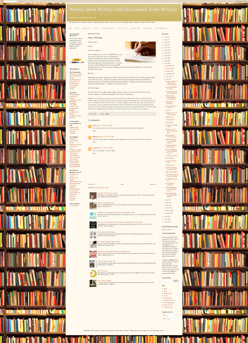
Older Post (153, 184)
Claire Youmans (74, 155)
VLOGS (72, 200)
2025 (165, 37)
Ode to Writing (169, 158)
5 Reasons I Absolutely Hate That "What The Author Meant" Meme (116, 212)
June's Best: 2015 (170, 165)
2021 (165, 48)
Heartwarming (73, 153)
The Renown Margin (75, 116)
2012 (165, 222)
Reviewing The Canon (76, 144)
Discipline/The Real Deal (170, 161)
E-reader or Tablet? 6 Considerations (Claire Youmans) (171, 83)
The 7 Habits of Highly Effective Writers (109, 242)
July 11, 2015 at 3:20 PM (105, 125)
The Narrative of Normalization (106, 232)
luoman (150, 330)
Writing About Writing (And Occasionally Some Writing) (123, 9)
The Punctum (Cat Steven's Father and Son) (171, 130)
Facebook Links (135, 28)
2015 (165, 63)
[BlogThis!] (103, 114)
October (168, 71)
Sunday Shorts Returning (169, 102)
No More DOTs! (169, 120)
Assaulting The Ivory (75, 100)
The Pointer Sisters (75, 152)
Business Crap (86, 28)
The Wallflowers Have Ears (171, 179)
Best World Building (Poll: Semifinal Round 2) (171, 189)
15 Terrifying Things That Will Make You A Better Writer (114, 251)
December (169, 66)
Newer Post (91, 184)
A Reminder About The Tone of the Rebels (171, 175)
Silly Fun (72, 196)
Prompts (72, 89)
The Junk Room (74, 191)
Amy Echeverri (74, 159)
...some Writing (74, 206)
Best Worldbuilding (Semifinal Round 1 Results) (171, 194)
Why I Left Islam (102, 271)
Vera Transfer (169, 122)
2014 (165, 216)
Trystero (95, 125)
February (168, 210)
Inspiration (72, 131)
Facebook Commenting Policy (106, 203)
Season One (73, 198)
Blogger (162, 330)
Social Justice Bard (75, 183)
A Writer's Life (74, 106)
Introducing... (73, 139)
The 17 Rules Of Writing (104, 281)
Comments (167, 319)
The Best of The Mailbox (74, 113)
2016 (165, 61)
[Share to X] (105, 114)
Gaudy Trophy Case (75, 192)
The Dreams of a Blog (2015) (171, 126)
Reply (94, 131)
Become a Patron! (167, 229)
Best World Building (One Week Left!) (171, 168)
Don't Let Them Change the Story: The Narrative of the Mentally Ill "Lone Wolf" (120, 222)
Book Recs (72, 117)
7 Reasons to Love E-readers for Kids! (171, 113)
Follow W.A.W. (122, 28)
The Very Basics (74, 85)
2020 (165, 50)
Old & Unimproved (75, 189)
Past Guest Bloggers (75, 164)
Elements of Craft (74, 81)
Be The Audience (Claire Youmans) (171, 136)
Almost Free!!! (169, 117)
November (169, 68)
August (168, 76)
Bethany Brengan (74, 161)
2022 (165, 45)
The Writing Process (75, 79)
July (167, 79)
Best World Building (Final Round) (171, 146)
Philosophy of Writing (76, 74)
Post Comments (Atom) (102, 187)
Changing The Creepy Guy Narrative (108, 193)
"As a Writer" (73, 104)
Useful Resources (74, 83)
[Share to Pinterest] (108, 114)
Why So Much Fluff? (171, 172)
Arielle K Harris (74, 163)
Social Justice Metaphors (73, 186)
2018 (165, 55)
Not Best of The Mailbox (74, 179)
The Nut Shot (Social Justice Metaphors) (171, 92)
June (167, 200)
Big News (168, 110)
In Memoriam (73, 194)
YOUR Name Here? (75, 166)
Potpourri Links (74, 127)
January (168, 213)
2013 (165, 219)
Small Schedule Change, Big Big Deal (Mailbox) (170, 97)
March (168, 208)
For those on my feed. (171, 155)
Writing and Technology (73, 102)
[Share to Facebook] (107, 114)
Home (70, 28)
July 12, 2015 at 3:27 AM (107, 137)
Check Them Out (74, 129)
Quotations (72, 133)
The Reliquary (147, 28)
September (169, 74)
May (167, 202)
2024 (165, 40)
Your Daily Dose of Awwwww (170, 106)
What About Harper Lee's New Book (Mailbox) (170, 141)
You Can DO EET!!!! (76, 76)
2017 (165, 58)
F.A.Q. (96, 28)
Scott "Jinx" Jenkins (75, 157)
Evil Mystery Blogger (75, 150)
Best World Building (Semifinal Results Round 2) (171, 151)
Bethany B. (96, 137)
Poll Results (73, 87)
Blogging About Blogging (74, 109)
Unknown (95, 148)
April (167, 205)
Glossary (72, 78)
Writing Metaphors (75, 94)
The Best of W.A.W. (108, 28)
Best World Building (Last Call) (171, 88)
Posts (166, 315)
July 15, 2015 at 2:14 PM (106, 148)
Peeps (77, 28)
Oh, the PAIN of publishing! (170, 184)
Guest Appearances (161, 28)
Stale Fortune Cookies (76, 181)
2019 (165, 53)
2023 (165, 42)
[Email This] (101, 114)
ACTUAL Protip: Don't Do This (106, 261)
